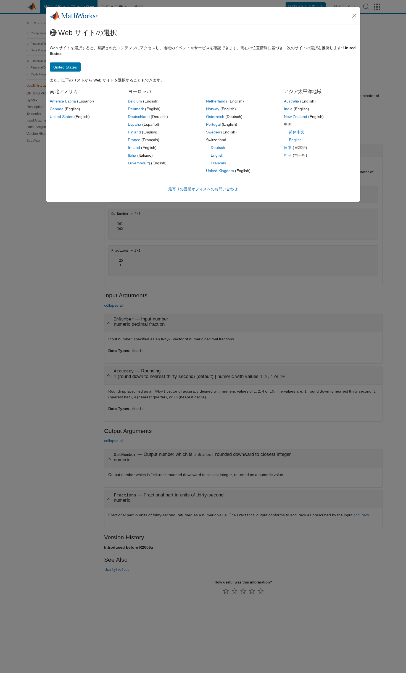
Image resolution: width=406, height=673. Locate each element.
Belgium (135, 101)
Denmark (136, 109)
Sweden (213, 132)
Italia (132, 155)
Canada (57, 109)
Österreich (215, 116)
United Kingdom (220, 171)
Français (218, 163)
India (288, 109)
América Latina (63, 101)
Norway (212, 109)
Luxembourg (139, 163)
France (134, 140)
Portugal (213, 124)
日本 (288, 147)
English (217, 155)
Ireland (134, 147)
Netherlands (216, 101)
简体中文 (296, 132)
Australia (291, 101)
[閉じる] (354, 16)
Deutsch (218, 147)
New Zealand (295, 116)
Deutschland (139, 116)
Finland (134, 132)
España (134, 124)
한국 (288, 155)
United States (61, 116)
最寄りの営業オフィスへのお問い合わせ (203, 189)
